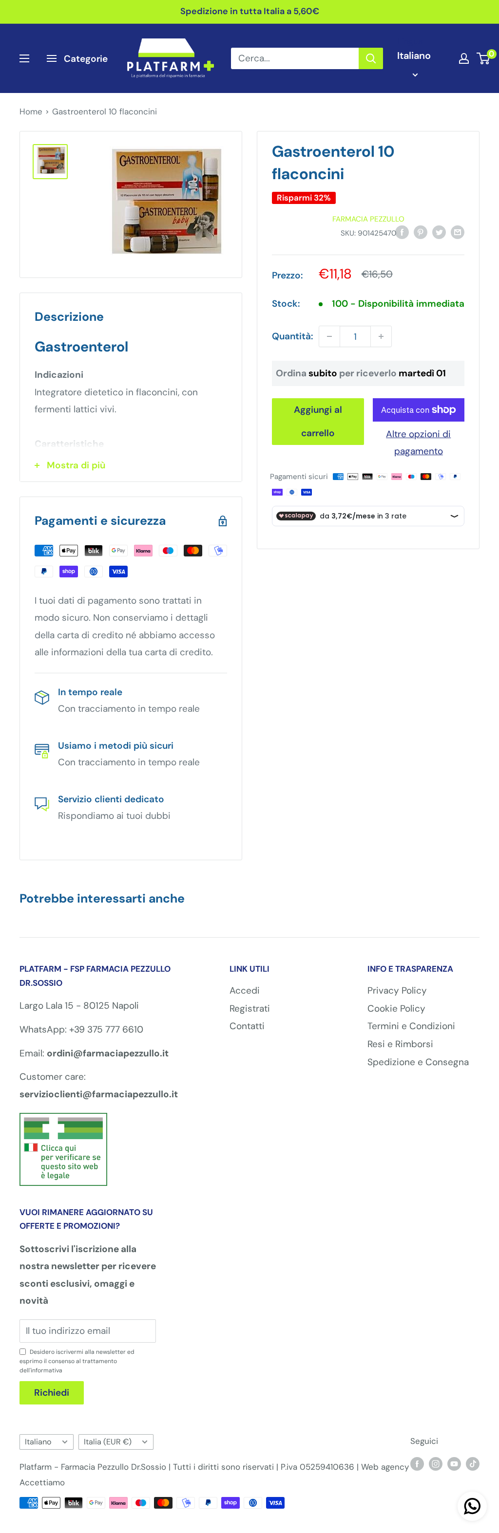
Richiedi (51, 1392)
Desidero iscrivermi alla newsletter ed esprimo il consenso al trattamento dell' (76, 1361)
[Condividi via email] (457, 231)
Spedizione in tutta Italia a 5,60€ (249, 11)
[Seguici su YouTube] (454, 1464)
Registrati (250, 1008)
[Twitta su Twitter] (439, 231)
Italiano (38, 1442)
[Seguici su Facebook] (417, 1464)
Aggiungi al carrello (318, 421)
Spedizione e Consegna (418, 1062)
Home (30, 111)
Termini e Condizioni (411, 1026)
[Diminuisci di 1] (329, 336)
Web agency (385, 1466)
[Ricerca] (371, 58)
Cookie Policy (396, 1008)
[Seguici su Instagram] (435, 1464)
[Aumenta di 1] (381, 336)
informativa (46, 1370)
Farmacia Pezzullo (368, 219)
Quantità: (292, 336)
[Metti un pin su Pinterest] (420, 231)
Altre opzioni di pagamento (418, 443)
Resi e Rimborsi (400, 1044)
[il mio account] (464, 58)
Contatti (247, 1026)
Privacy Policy (397, 990)
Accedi (245, 990)
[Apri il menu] (24, 58)
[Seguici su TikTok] (473, 1464)
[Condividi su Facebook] (402, 231)
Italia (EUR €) (108, 1442)
